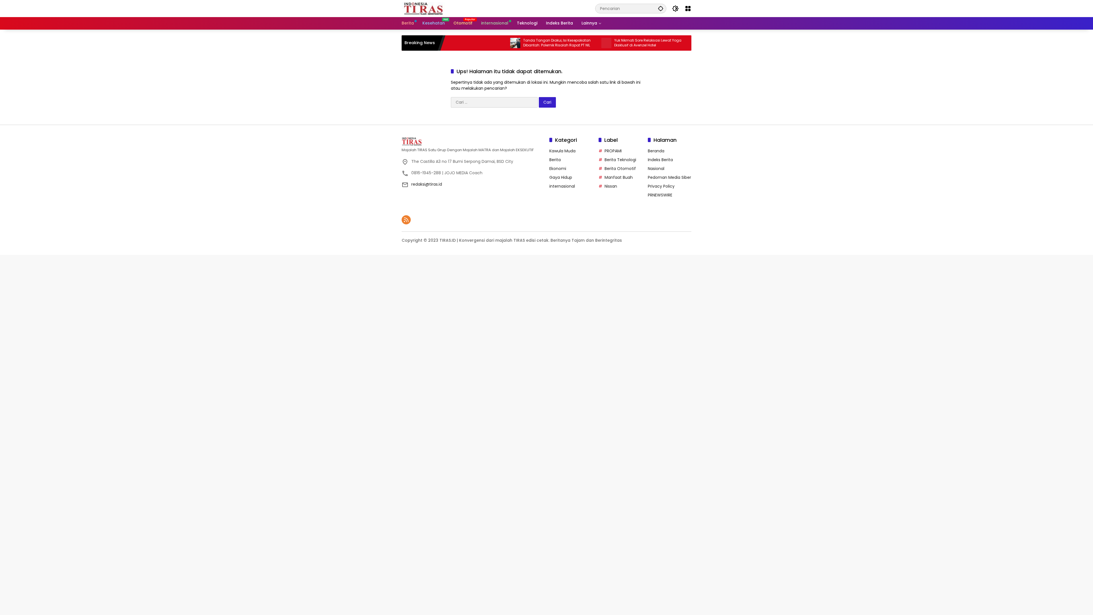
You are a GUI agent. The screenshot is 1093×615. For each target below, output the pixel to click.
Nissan (611, 186)
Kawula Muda (562, 151)
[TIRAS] (424, 8)
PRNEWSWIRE (660, 195)
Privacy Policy (661, 186)
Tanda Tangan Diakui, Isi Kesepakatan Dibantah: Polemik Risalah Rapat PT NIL (533, 43)
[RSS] (406, 219)
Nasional (656, 168)
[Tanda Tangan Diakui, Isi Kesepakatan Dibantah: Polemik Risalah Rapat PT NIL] (491, 43)
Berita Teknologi (620, 160)
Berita (555, 160)
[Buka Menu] (688, 8)
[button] (660, 8)
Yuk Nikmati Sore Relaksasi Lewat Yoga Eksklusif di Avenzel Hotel (624, 43)
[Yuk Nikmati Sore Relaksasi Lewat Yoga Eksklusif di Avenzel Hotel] (582, 43)
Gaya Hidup (560, 177)
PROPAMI (613, 151)
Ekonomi (557, 168)
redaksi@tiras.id (426, 184)
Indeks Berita (660, 160)
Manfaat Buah (619, 177)
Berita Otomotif (620, 168)
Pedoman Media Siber (669, 177)
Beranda (656, 151)
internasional (562, 186)
